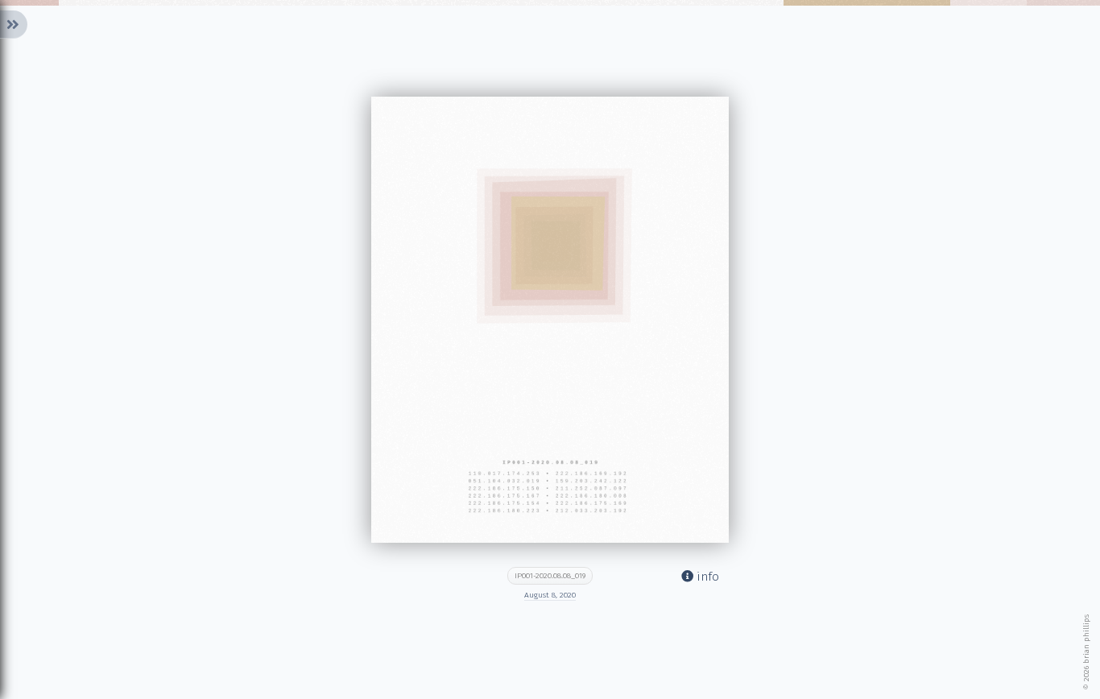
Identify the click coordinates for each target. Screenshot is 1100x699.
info (706, 576)
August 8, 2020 (550, 595)
